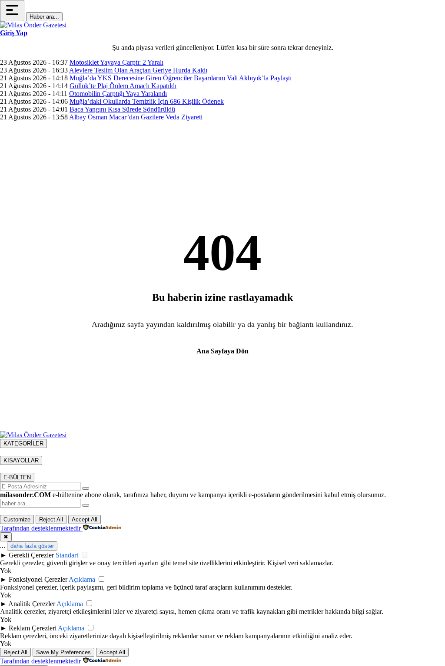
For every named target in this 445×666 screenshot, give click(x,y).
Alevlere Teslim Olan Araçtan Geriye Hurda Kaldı (138, 70)
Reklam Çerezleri (32, 628)
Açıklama (82, 579)
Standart (67, 555)
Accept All (84, 519)
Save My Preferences (63, 652)
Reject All (51, 519)
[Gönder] (85, 488)
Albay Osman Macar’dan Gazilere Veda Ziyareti (136, 117)
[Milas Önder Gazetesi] (33, 25)
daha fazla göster (32, 546)
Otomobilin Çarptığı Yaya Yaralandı (118, 93)
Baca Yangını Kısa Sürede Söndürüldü (122, 109)
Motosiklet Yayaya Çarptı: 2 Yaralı (116, 62)
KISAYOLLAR (21, 460)
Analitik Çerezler (31, 603)
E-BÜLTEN (17, 477)
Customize (16, 519)
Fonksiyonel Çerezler (38, 579)
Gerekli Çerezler (31, 555)
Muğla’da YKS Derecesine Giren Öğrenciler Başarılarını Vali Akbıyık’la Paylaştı (181, 78)
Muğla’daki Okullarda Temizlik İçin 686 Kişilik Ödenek (147, 101)
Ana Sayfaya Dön (222, 351)
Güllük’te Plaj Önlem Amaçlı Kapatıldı (123, 85)
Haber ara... (44, 16)
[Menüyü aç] (12, 10)
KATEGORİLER (23, 443)
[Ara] (85, 505)
